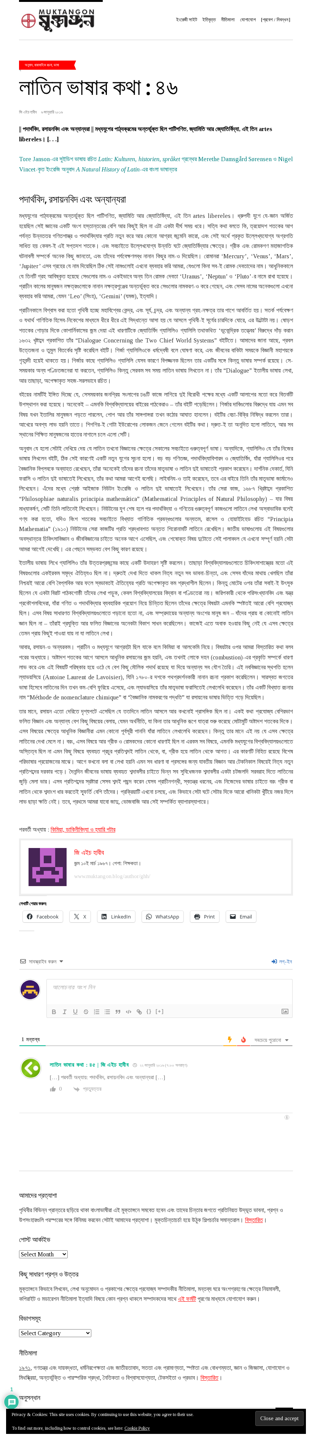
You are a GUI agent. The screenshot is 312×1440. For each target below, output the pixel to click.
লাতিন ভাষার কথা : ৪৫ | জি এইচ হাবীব (89, 1065)
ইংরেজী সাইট (186, 19)
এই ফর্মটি (187, 1299)
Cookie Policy (137, 1428)
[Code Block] (128, 1011)
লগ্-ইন (285, 962)
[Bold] (54, 1011)
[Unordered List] (107, 1011)
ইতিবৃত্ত (209, 19)
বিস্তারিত (254, 1220)
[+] (160, 1011)
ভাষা (56, 64)
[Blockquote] (118, 1011)
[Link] (139, 1011)
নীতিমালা (228, 19)
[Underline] (75, 1011)
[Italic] (64, 1011)
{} (149, 1011)
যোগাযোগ (248, 19)
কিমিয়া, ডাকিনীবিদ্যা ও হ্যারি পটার (83, 829)
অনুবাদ (29, 64)
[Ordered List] (96, 1011)
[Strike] (86, 1011)
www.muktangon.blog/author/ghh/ (112, 876)
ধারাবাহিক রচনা (43, 64)
